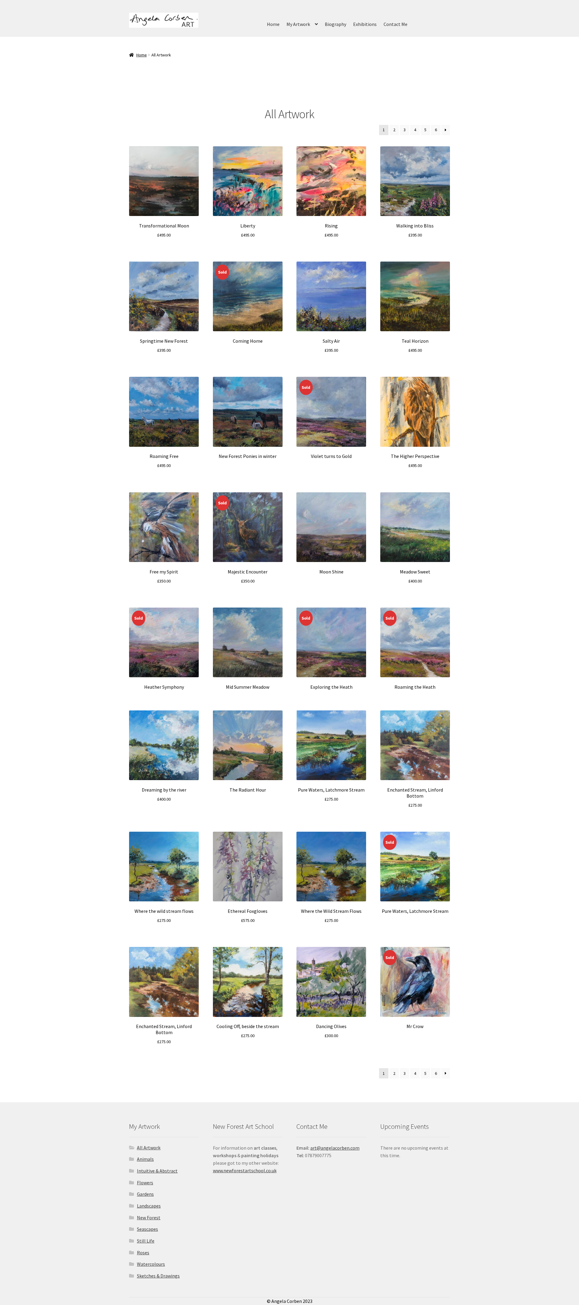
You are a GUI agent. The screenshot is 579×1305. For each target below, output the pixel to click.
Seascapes (147, 1229)
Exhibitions (365, 24)
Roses (143, 1252)
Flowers (145, 1183)
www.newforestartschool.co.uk (245, 1170)
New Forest (148, 1218)
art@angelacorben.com (334, 1148)
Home (273, 24)
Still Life (145, 1241)
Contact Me (395, 24)
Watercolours (151, 1264)
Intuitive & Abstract (157, 1171)
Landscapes (149, 1206)
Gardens (145, 1194)
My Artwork (298, 24)
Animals (145, 1159)
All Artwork (148, 1148)
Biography (335, 24)
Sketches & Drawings (158, 1276)
